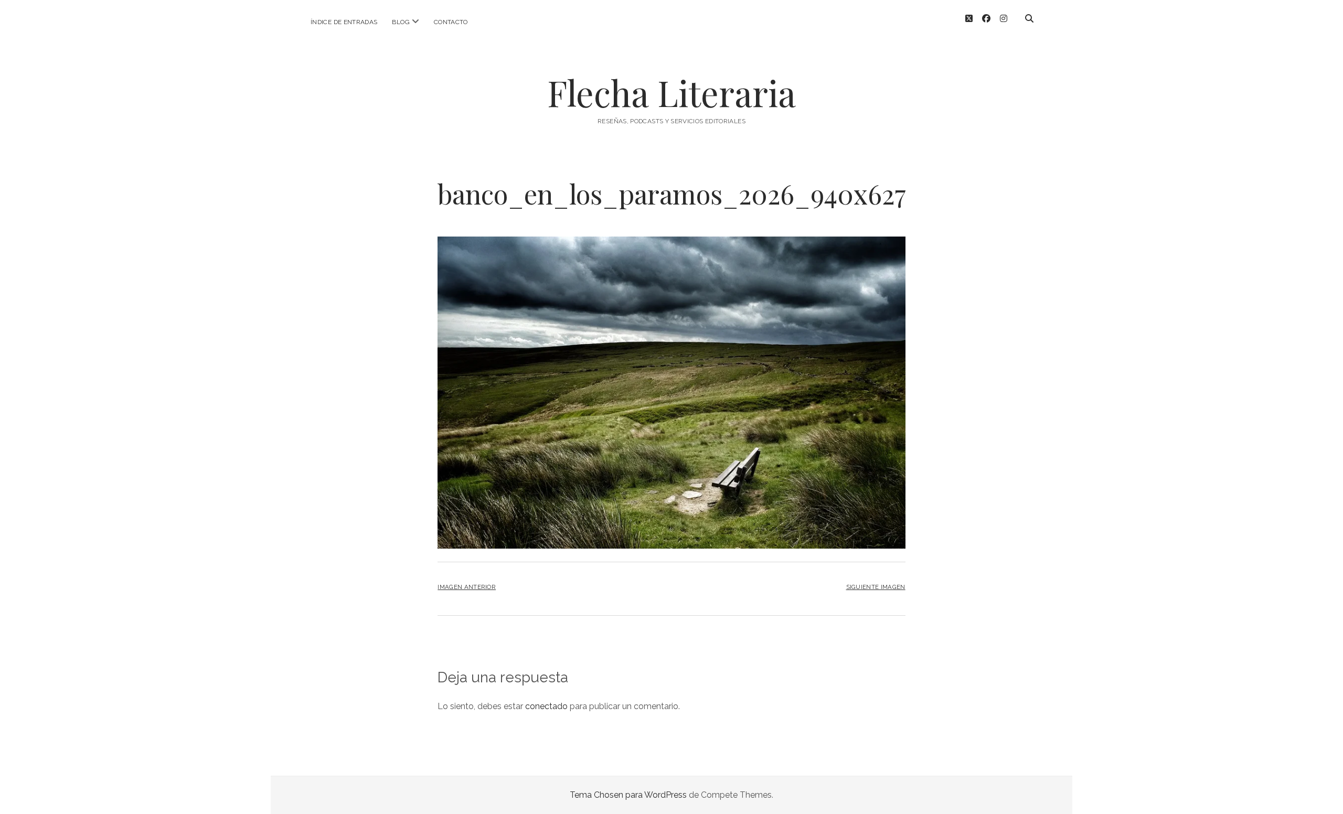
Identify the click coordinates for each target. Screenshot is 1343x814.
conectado (546, 706)
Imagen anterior (467, 587)
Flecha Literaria (671, 92)
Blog (400, 22)
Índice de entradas (344, 22)
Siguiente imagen (875, 587)
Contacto (451, 22)
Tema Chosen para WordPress (628, 795)
